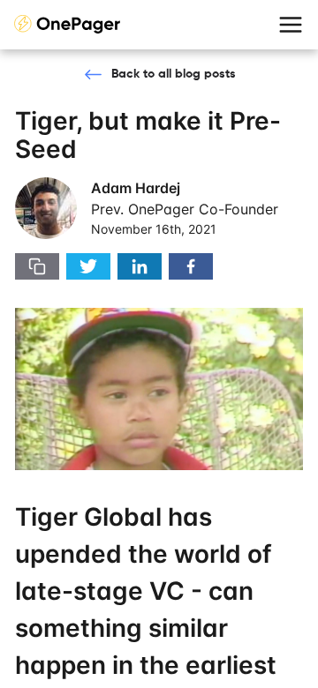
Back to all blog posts (173, 74)
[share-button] (37, 266)
